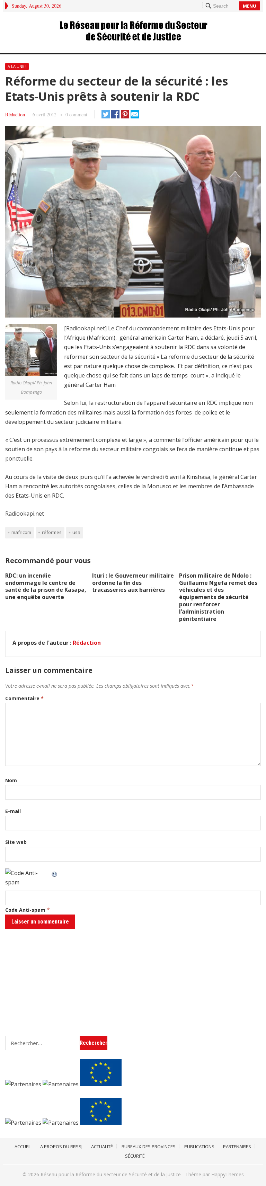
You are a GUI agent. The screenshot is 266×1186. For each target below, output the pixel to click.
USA (76, 532)
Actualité (102, 1146)
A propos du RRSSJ (61, 1146)
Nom (11, 780)
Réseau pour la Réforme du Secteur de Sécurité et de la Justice (111, 1174)
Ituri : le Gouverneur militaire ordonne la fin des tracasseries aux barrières (133, 583)
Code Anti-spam (25, 910)
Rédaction (15, 114)
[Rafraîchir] (55, 873)
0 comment (76, 114)
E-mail (13, 811)
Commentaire (24, 698)
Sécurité (135, 1156)
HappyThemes (227, 1174)
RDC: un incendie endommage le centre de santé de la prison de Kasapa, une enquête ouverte (45, 586)
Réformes (52, 532)
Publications (199, 1146)
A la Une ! (17, 66)
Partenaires (237, 1146)
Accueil (23, 1146)
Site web (16, 842)
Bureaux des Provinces (149, 1146)
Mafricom (21, 532)
